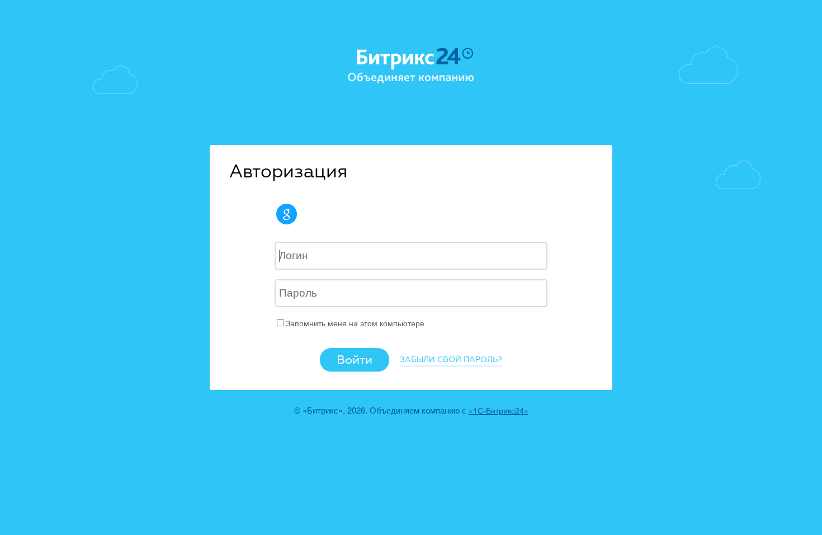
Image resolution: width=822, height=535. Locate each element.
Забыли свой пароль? (451, 359)
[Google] (288, 214)
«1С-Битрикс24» (498, 410)
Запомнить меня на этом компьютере (355, 322)
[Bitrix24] (411, 65)
